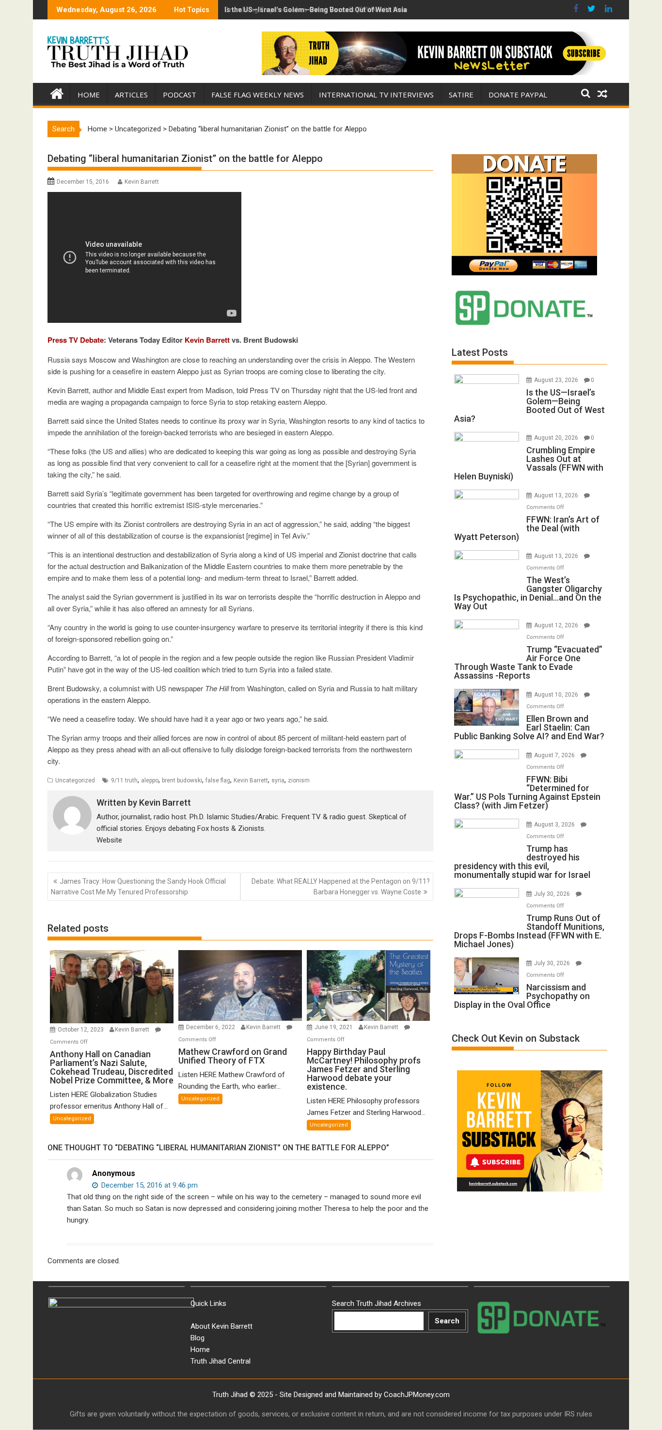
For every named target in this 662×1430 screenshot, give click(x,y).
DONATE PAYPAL (518, 94)
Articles (131, 94)
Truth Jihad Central (220, 1361)
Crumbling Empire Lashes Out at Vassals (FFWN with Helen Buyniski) (333, 10)
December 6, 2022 (211, 1027)
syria (277, 780)
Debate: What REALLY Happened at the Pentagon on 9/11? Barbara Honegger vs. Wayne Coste (341, 886)
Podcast (179, 94)
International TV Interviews (376, 94)
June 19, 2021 (334, 1027)
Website (109, 840)
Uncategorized (138, 129)
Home (89, 94)
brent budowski (182, 780)
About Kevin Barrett (221, 1326)
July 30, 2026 (552, 893)
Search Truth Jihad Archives (376, 1303)
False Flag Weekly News (257, 94)
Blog (197, 1338)
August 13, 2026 (557, 495)
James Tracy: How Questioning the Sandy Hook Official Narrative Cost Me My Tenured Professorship (138, 886)
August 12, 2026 (557, 625)
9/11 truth (124, 780)
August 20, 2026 (557, 437)
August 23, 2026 (557, 380)
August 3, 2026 (555, 824)
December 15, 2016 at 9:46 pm (148, 1185)
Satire (461, 94)
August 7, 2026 (555, 755)
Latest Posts (480, 352)
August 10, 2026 (557, 694)
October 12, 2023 (81, 1029)
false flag (217, 780)
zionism (299, 780)
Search (447, 1321)
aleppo (149, 780)
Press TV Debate (75, 339)
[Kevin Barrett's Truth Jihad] (57, 92)
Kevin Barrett (142, 181)
